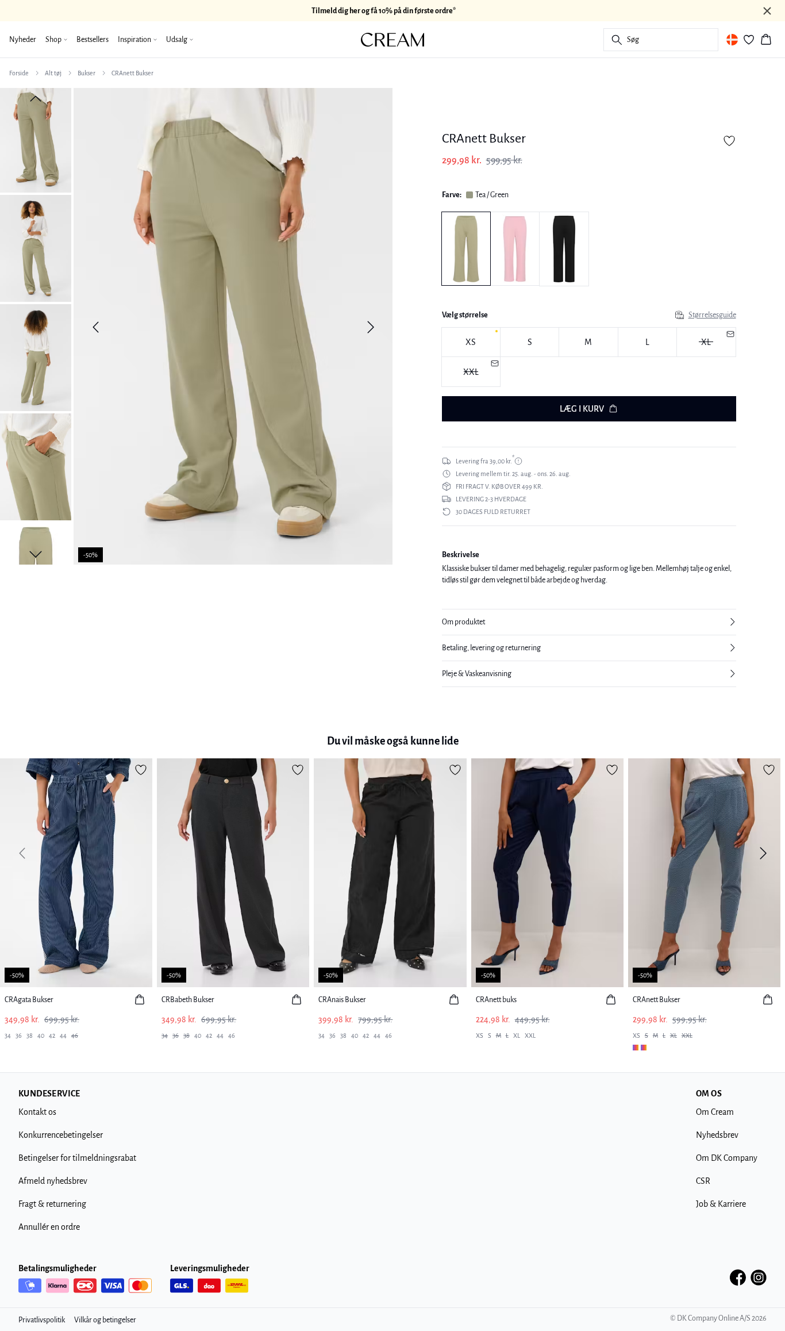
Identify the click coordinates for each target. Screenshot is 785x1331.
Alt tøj (53, 73)
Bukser (86, 73)
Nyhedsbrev (717, 1135)
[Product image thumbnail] (35, 139)
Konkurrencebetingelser (60, 1135)
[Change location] (732, 39)
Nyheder (22, 40)
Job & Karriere (721, 1204)
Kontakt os (37, 1112)
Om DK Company (726, 1158)
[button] (589, 622)
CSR (703, 1181)
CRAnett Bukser (132, 73)
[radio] (471, 342)
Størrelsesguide (712, 315)
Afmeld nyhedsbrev (52, 1181)
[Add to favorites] (729, 140)
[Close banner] (767, 11)
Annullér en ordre (49, 1227)
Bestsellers (92, 40)
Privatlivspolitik (41, 1320)
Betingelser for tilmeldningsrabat (77, 1158)
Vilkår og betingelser (105, 1320)
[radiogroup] (589, 357)
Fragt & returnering (52, 1204)
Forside (19, 73)
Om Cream (715, 1112)
